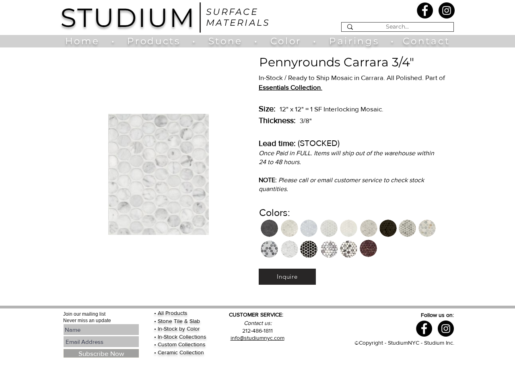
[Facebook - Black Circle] (425, 10)
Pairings (354, 41)
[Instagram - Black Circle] (447, 10)
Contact (426, 41)
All (161, 313)
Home (86, 41)
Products (153, 41)
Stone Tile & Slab (179, 321)
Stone (231, 41)
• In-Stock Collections (180, 336)
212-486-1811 (257, 330)
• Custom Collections (180, 344)
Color (287, 41)
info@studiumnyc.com (257, 338)
